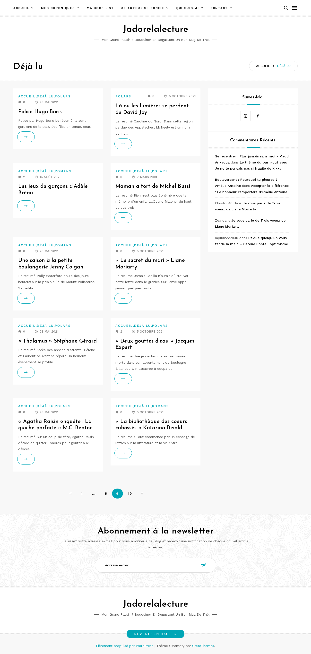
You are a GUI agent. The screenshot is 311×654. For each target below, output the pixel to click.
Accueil (21, 8)
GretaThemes (203, 646)
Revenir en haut (153, 634)
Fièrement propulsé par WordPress (125, 646)
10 (130, 493)
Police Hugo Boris (40, 112)
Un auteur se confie (142, 8)
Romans (63, 171)
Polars (62, 96)
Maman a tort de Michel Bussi (152, 186)
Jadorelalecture (155, 29)
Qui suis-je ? (190, 8)
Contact (219, 8)
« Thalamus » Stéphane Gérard (57, 341)
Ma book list (100, 8)
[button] (286, 8)
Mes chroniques (58, 8)
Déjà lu (45, 96)
